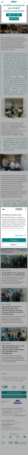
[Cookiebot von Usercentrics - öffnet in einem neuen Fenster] (16, 209)
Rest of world (14, 18)
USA (18, 15)
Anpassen (13, 244)
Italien (10, 15)
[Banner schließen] (25, 209)
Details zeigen (19, 235)
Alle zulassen (14, 240)
